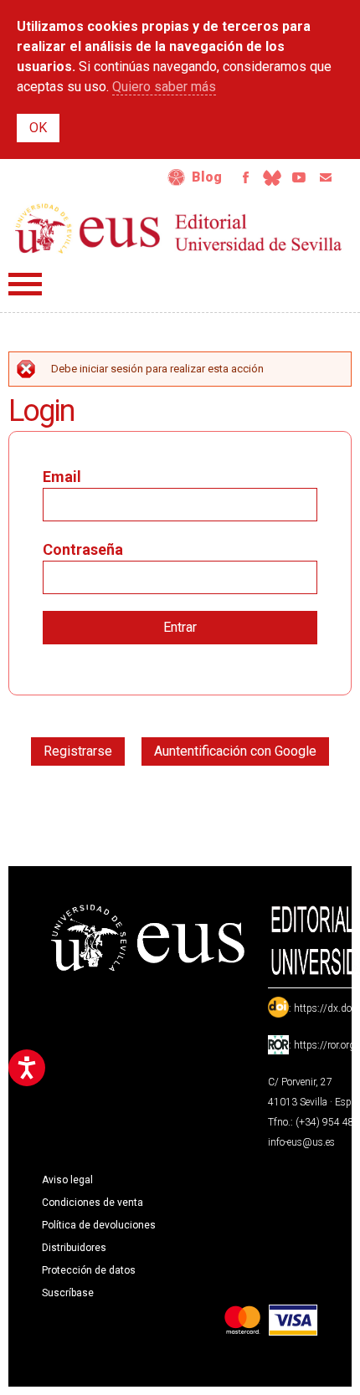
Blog (207, 177)
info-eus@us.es (301, 1142)
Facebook (245, 177)
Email (325, 177)
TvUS (299, 177)
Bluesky (272, 177)
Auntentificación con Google (235, 751)
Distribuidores (74, 1248)
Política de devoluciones (99, 1225)
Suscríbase (68, 1293)
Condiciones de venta (92, 1202)
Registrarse (78, 751)
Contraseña (83, 549)
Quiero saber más (164, 87)
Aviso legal (67, 1180)
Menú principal (25, 284)
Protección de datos (89, 1270)
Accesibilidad (176, 177)
